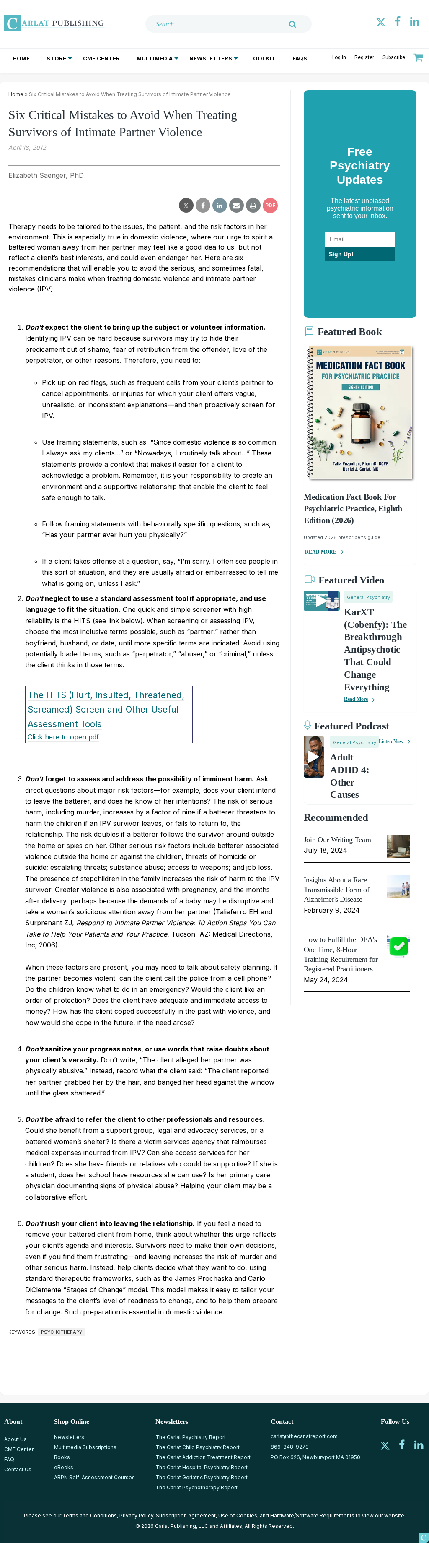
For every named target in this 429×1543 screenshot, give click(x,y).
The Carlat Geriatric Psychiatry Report (201, 1477)
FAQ (9, 1459)
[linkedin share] (219, 205)
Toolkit (262, 58)
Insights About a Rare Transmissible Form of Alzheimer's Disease (336, 890)
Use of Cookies (237, 1515)
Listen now (391, 741)
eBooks (63, 1467)
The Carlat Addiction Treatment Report (203, 1457)
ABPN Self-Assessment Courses (94, 1477)
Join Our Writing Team (337, 839)
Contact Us (17, 1469)
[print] (253, 205)
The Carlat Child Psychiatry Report (197, 1447)
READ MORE (320, 551)
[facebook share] (203, 205)
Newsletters (210, 58)
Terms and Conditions (89, 1515)
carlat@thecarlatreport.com (304, 1436)
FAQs (299, 58)
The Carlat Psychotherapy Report (196, 1487)
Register (364, 57)
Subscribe (393, 57)
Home (21, 58)
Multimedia (155, 58)
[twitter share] (186, 205)
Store (56, 58)
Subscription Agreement (186, 1515)
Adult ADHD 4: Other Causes (349, 776)
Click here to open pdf (63, 737)
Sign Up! (341, 254)
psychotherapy (61, 1332)
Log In (339, 57)
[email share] (236, 205)
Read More (356, 699)
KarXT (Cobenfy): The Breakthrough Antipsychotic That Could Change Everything (375, 649)
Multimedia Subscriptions (85, 1447)
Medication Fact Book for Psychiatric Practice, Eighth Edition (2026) (353, 508)
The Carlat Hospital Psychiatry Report (201, 1467)
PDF (270, 205)
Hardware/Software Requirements (312, 1515)
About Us (15, 1439)
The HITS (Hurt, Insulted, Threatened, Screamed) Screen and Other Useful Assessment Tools (106, 709)
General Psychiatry (368, 597)
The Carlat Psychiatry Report (190, 1437)
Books (62, 1457)
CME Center (101, 58)
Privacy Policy (136, 1515)
